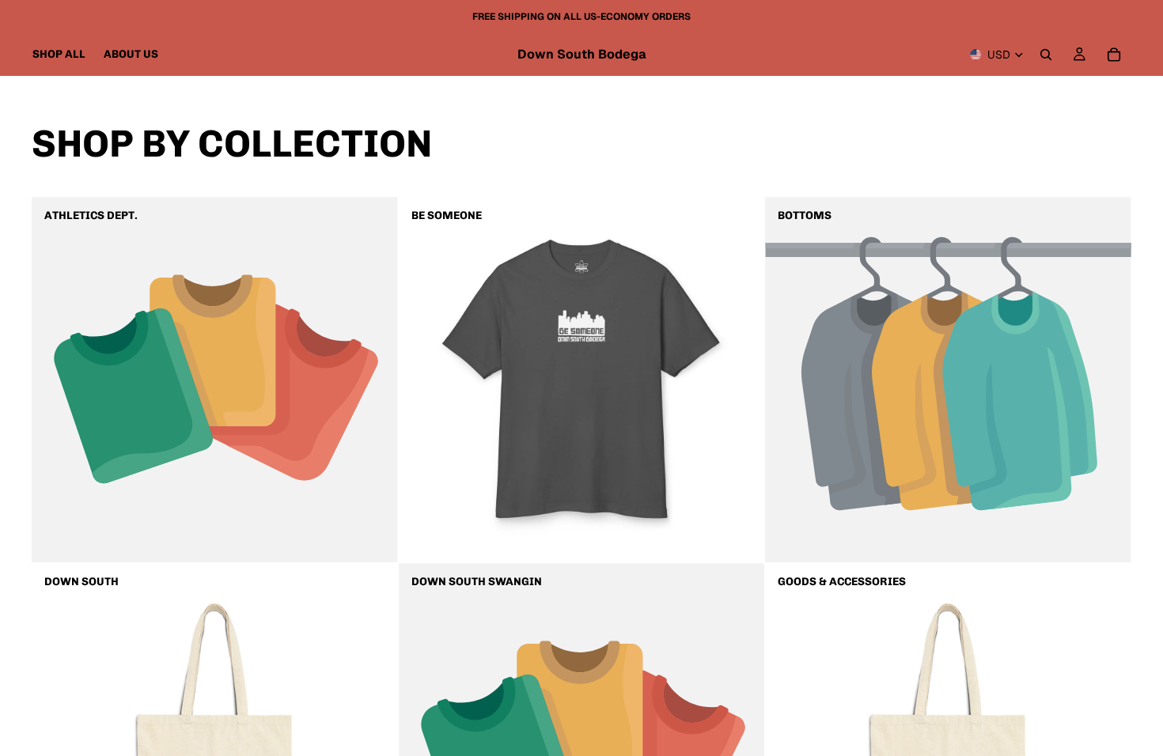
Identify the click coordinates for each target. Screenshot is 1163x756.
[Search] (1046, 54)
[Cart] (1114, 54)
